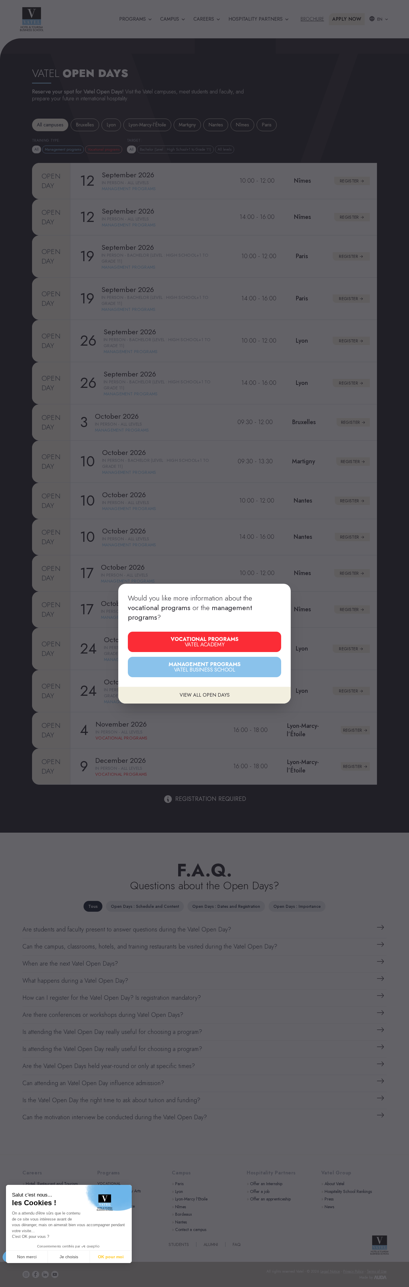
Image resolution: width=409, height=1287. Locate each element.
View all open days (205, 695)
